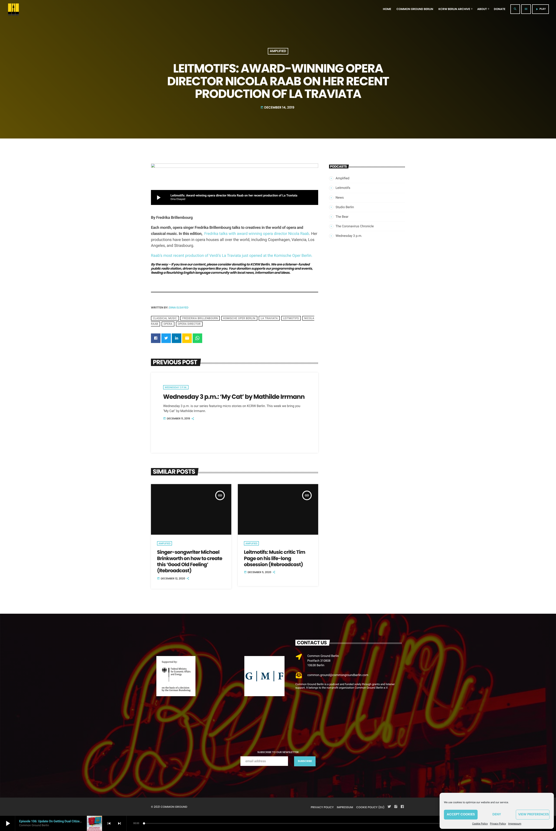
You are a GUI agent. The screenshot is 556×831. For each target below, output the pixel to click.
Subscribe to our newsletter (278, 752)
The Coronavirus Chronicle (355, 226)
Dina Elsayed (179, 307)
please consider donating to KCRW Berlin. (238, 264)
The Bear (342, 217)
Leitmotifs (291, 318)
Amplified (278, 51)
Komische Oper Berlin (239, 318)
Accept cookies (461, 814)
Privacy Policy (498, 823)
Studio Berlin (345, 207)
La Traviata (269, 318)
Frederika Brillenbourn (200, 318)
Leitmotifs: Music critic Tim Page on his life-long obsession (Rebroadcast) (274, 558)
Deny (496, 814)
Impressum (514, 823)
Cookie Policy (480, 823)
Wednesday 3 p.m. (176, 387)
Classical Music (165, 318)
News (340, 198)
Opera (168, 323)
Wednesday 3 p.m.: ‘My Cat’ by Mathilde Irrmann (233, 396)
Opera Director (189, 323)
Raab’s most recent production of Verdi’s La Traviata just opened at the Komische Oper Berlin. (232, 255)
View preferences (533, 814)
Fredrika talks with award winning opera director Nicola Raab (256, 233)
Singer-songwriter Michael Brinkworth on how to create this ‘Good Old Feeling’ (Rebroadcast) (189, 561)
